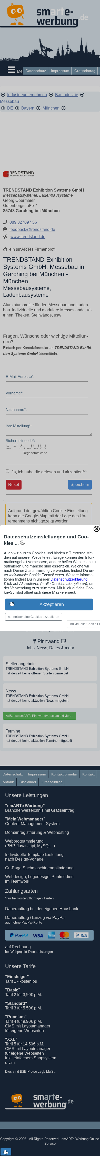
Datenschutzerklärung (69, 579)
